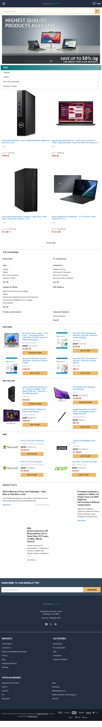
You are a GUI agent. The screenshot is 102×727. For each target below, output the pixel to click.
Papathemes (32, 716)
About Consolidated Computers (14, 652)
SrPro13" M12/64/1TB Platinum (32, 441)
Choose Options (35, 353)
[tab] (51, 67)
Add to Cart (85, 351)
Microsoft (6, 699)
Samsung (55, 687)
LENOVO (5, 691)
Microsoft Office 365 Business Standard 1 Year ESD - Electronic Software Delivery (85, 335)
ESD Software (58, 287)
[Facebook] (46, 624)
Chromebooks (8, 303)
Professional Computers (62, 272)
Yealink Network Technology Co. (64, 695)
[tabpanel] (51, 39)
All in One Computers (11, 82)
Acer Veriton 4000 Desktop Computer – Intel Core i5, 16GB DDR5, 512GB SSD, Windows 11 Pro (24, 218)
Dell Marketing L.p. (59, 691)
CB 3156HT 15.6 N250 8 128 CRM (84, 462)
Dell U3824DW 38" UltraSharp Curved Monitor (84, 388)
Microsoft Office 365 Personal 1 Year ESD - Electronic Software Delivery (85, 360)
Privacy (4, 656)
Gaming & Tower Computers (63, 278)
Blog (4, 659)
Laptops (6, 72)
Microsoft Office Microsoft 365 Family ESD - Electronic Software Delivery (34, 360)
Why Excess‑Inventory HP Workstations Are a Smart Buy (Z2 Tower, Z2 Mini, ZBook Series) (38, 535)
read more (7, 505)
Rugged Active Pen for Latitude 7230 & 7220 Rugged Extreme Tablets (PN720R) (85, 411)
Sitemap (5, 667)
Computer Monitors (61, 312)
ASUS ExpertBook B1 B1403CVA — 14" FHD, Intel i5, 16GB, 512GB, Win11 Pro (74, 218)
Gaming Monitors (59, 316)
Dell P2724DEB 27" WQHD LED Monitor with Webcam (34, 410)
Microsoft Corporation (10, 683)
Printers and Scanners (12, 312)
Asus (54, 683)
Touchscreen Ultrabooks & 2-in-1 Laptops (17, 300)
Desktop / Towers (10, 86)
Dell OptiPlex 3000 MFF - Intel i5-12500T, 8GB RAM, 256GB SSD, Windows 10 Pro (26, 142)
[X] (51, 624)
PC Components (59, 259)
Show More (51, 243)
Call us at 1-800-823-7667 (51, 618)
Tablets (6, 77)
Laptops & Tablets (10, 287)
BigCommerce (42, 714)
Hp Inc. (4, 687)
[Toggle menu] (3, 3)
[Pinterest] (56, 624)
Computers (57, 265)
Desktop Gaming (59, 269)
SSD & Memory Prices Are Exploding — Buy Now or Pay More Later (24, 493)
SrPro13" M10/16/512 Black (31, 462)
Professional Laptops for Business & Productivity (20, 297)
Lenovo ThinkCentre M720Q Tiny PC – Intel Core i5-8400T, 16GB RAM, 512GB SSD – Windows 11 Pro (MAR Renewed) (34, 390)
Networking (7, 259)
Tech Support (7, 644)
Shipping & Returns (9, 663)
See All (5, 282)
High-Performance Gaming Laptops (15, 291)
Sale (5, 67)
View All (55, 699)
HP (3, 695)
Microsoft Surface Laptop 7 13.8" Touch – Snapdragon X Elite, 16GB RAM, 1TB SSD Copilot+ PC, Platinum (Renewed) (35, 336)
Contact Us (6, 648)
